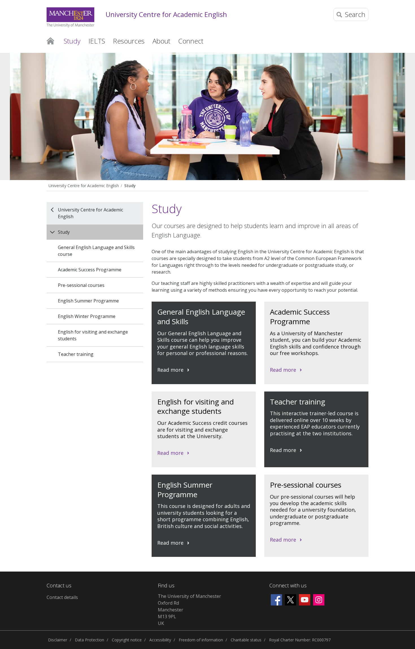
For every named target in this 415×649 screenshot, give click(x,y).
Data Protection (89, 639)
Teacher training (75, 354)
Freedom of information (201, 639)
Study (130, 185)
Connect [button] (190, 41)
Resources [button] (129, 41)
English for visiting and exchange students (93, 335)
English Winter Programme (86, 316)
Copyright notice (127, 639)
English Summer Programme (88, 301)
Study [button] (72, 41)
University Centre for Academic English (166, 14)
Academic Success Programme (89, 270)
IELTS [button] (96, 41)
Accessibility (160, 639)
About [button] (161, 41)
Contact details (62, 597)
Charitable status (246, 639)
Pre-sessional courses (81, 285)
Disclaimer (57, 639)
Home (50, 40)
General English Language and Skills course (96, 250)
